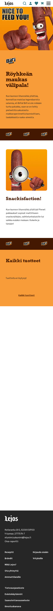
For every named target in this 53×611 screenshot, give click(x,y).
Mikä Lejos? (10, 564)
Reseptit (9, 552)
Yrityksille (38, 558)
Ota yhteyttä (11, 570)
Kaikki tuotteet (26, 295)
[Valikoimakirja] (36, 3)
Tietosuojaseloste (14, 588)
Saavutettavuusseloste (17, 600)
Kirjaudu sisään (40, 552)
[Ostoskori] (42, 3)
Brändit (9, 558)
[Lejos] (11, 519)
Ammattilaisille (13, 577)
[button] (24, 3)
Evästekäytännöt (14, 594)
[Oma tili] (30, 3)
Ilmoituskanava (13, 606)
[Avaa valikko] (48, 3)
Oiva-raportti (11, 541)
